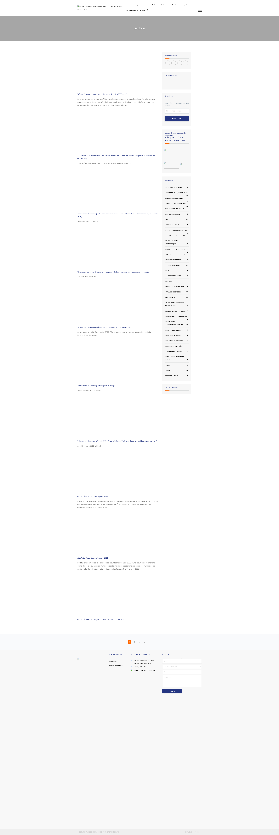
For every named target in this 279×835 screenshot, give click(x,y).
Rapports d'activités (173, 346)
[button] (147, 11)
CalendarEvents (171, 235)
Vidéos (142, 10)
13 (144, 642)
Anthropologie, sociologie (176, 193)
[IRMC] (101, 8)
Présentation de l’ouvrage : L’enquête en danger (96, 386)
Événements (146, 5)
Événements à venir (173, 260)
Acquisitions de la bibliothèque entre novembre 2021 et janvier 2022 (104, 327)
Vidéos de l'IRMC (171, 376)
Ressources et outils (173, 351)
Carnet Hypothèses (116, 665)
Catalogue (113, 661)
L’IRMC (167, 270)
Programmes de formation (176, 316)
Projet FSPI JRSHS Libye (174, 330)
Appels (185, 5)
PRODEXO (198, 832)
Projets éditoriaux (173, 335)
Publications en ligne (174, 341)
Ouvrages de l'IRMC (173, 292)
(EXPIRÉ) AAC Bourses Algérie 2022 (92, 496)
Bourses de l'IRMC (172, 225)
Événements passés (172, 265)
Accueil (129, 5)
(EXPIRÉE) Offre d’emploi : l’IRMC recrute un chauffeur (100, 619)
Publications (176, 5)
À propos (136, 5)
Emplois (168, 254)
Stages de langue (132, 10)
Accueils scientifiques (174, 187)
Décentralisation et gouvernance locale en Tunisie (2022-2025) (102, 94)
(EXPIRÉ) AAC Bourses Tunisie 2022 (92, 558)
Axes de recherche (172, 214)
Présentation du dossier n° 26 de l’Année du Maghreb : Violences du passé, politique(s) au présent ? (117, 441)
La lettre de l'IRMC (173, 276)
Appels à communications (175, 203)
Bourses (168, 219)
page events (170, 297)
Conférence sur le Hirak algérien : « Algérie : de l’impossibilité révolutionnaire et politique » (114, 272)
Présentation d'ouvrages (175, 311)
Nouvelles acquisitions (174, 286)
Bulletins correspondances (176, 230)
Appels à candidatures (174, 198)
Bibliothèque (165, 5)
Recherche (155, 5)
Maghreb (168, 281)
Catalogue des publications (176, 249)
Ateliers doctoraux (173, 209)
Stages (167, 365)
